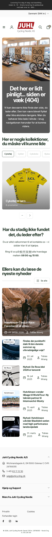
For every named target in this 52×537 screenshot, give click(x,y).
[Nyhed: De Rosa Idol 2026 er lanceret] (10, 375)
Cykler (21, 154)
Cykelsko (34, 154)
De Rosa (7, 368)
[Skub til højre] (30, 215)
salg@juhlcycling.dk (15, 476)
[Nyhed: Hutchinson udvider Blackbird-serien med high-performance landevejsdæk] (10, 427)
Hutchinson (9, 342)
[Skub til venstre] (22, 215)
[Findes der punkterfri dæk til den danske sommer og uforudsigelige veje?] (10, 350)
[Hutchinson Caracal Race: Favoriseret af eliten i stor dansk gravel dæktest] (26, 312)
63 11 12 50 (17, 471)
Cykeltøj (8, 154)
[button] (4, 27)
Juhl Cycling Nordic (16, 530)
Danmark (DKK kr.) (37, 13)
